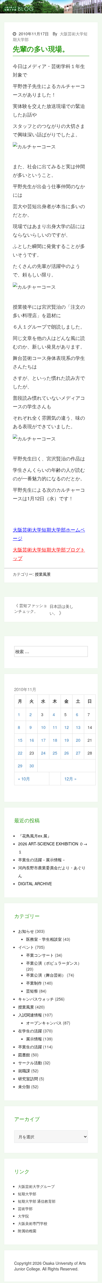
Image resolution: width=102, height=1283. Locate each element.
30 (31, 765)
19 (66, 740)
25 (55, 753)
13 (78, 727)
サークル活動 (30, 1062)
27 (78, 753)
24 (43, 753)
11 (55, 727)
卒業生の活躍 (30, 1047)
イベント (26, 947)
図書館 (24, 1054)
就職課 (24, 1070)
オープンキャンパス (44, 1023)
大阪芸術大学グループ (36, 1186)
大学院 (23, 1216)
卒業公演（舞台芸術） (46, 975)
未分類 (24, 1086)
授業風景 (43, 574)
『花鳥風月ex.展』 (34, 836)
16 (31, 740)
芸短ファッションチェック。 (30, 608)
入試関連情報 (30, 1015)
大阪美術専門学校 (32, 1223)
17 (43, 740)
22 (20, 753)
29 (20, 765)
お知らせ (26, 931)
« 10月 (24, 779)
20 (78, 740)
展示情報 (34, 1039)
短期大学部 (27, 1193)
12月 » (70, 779)
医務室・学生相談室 (44, 939)
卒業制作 (34, 983)
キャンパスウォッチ (36, 999)
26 (66, 753)
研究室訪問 (28, 1078)
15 (20, 740)
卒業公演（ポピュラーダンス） (54, 963)
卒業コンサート (40, 955)
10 (43, 727)
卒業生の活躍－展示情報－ (42, 859)
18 (55, 740)
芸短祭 (32, 991)
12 (66, 727)
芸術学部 (25, 1208)
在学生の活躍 (30, 1031)
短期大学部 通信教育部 (37, 1201)
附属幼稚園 (27, 1230)
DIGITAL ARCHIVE (35, 883)
